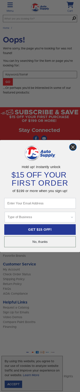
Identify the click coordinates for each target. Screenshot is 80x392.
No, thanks (40, 241)
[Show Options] (72, 217)
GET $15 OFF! (40, 229)
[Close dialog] (73, 147)
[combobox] (39, 217)
